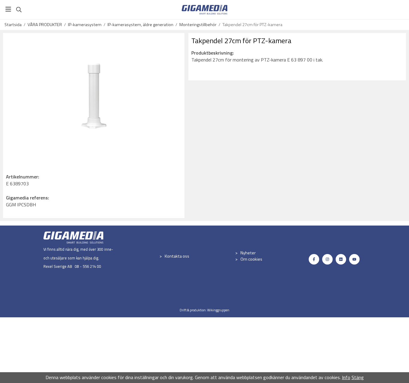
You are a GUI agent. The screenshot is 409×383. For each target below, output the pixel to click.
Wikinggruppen (218, 310)
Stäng (358, 377)
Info (346, 377)
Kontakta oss (177, 256)
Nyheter (248, 253)
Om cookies (251, 259)
